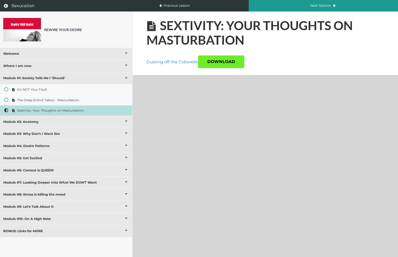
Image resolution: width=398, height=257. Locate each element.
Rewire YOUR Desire (63, 29)
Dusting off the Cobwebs (172, 61)
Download (221, 61)
